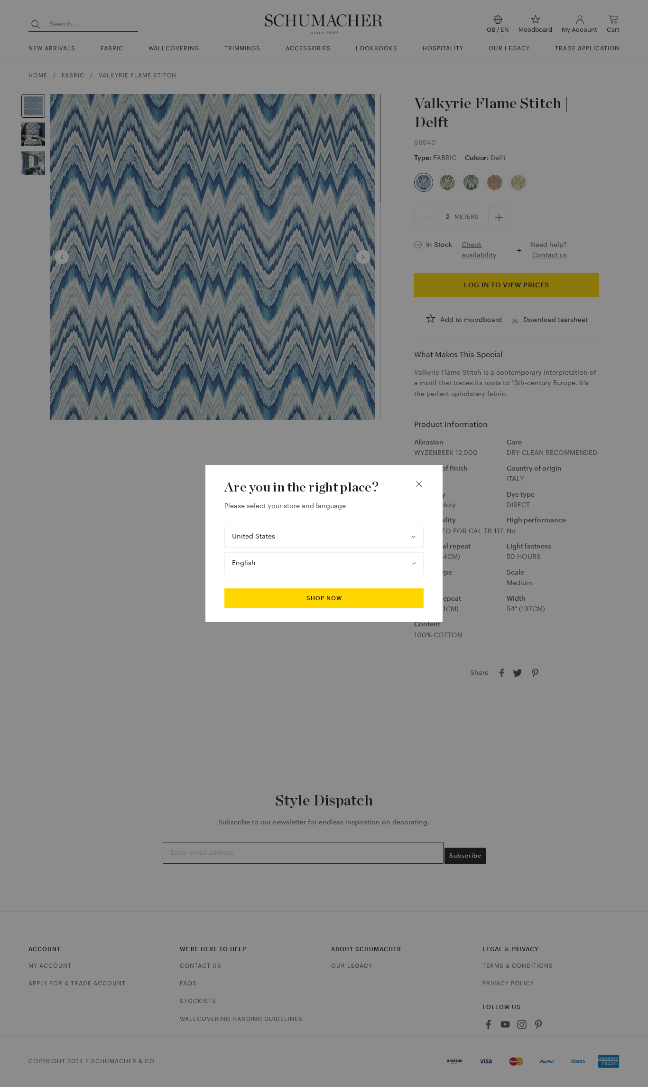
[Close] (419, 484)
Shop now (324, 598)
